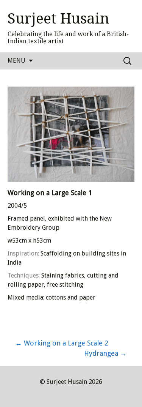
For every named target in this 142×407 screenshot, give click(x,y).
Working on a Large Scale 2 (61, 343)
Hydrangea (105, 353)
